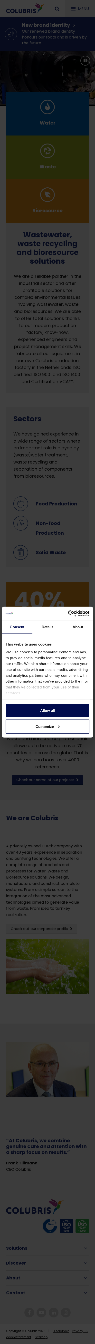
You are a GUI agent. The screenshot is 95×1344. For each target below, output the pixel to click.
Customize (45, 726)
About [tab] (78, 627)
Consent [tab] (17, 627)
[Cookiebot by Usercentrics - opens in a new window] (68, 613)
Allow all (47, 710)
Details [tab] (48, 627)
